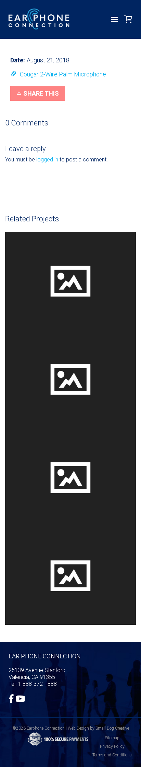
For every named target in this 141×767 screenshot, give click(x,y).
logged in (47, 159)
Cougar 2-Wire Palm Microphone (63, 74)
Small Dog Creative (112, 728)
